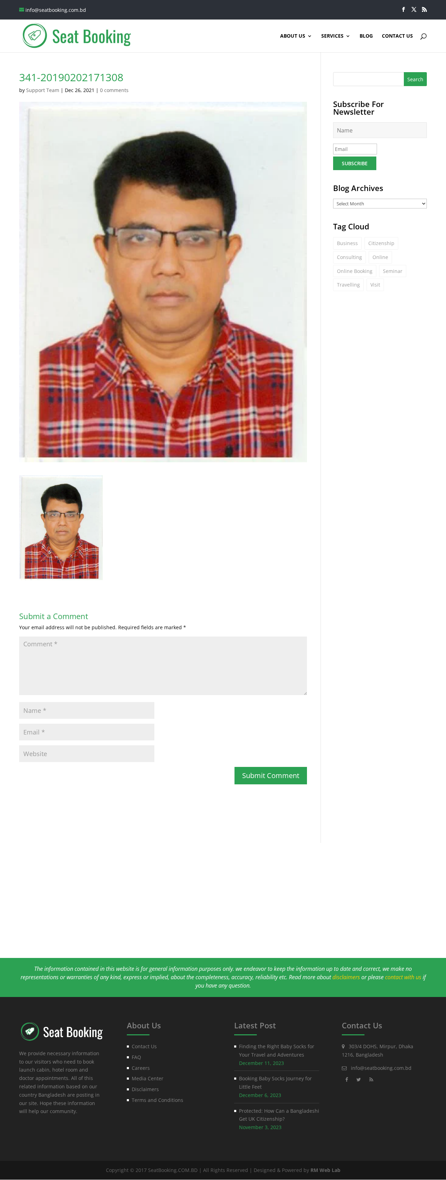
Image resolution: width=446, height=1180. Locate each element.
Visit (375, 284)
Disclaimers (145, 1089)
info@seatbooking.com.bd (381, 1068)
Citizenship (381, 243)
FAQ (136, 1057)
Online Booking (354, 271)
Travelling (348, 284)
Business (347, 243)
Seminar (392, 271)
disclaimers (346, 977)
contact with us (403, 977)
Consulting (349, 257)
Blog (366, 36)
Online (380, 257)
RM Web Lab (325, 1170)
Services (332, 36)
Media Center (147, 1078)
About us (292, 36)
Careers (141, 1068)
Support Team (42, 90)
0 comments (114, 90)
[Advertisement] (223, 892)
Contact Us (397, 36)
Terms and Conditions (157, 1100)
